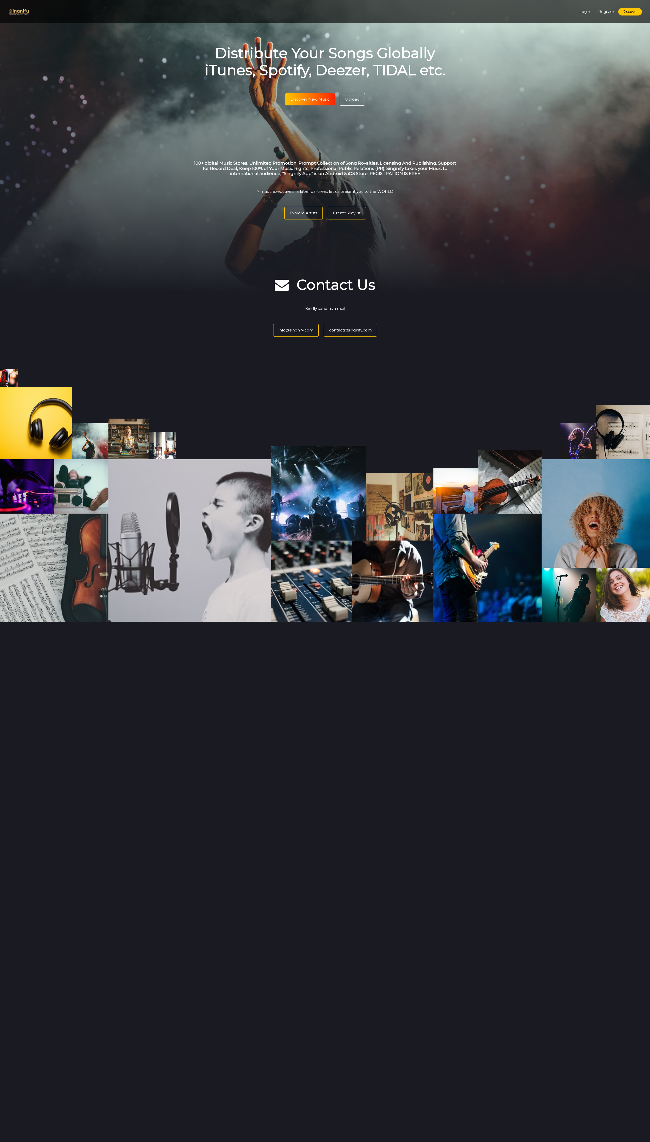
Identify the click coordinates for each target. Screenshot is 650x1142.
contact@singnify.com (350, 330)
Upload (352, 99)
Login (584, 11)
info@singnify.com (296, 330)
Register (606, 11)
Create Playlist (347, 213)
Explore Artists (303, 213)
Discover (630, 11)
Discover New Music (310, 99)
